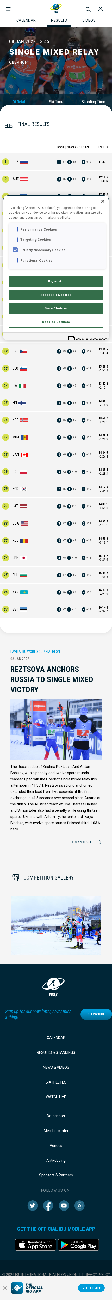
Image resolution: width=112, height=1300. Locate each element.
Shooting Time (93, 101)
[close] (5, 1288)
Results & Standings (56, 1052)
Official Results (19, 104)
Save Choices (56, 308)
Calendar (56, 1038)
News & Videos (56, 1067)
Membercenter (56, 1131)
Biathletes (56, 1082)
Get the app (91, 1288)
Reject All (56, 281)
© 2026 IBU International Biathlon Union (39, 1275)
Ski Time (56, 101)
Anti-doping (56, 1160)
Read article (81, 842)
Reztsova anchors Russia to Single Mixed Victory (51, 679)
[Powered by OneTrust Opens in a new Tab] (87, 337)
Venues (56, 1145)
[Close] (103, 201)
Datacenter (56, 1116)
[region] (56, 267)
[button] (8, 6)
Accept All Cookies (56, 295)
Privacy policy (96, 1275)
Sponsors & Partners (56, 1175)
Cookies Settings (56, 322)
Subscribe (96, 1014)
